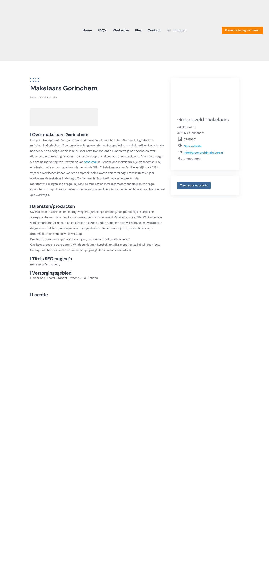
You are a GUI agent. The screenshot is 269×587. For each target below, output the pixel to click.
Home (87, 30)
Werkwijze (121, 30)
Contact (154, 30)
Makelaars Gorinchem (43, 97)
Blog (138, 30)
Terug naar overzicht (194, 185)
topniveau (91, 162)
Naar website (192, 146)
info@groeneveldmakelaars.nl (203, 153)
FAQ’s (102, 30)
